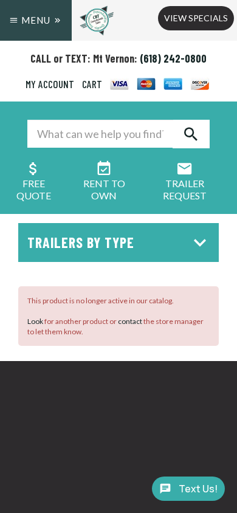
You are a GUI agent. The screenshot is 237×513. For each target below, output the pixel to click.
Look (35, 321)
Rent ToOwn (104, 189)
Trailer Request (185, 189)
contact (130, 321)
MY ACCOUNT (50, 84)
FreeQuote (33, 189)
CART (92, 84)
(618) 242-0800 (173, 58)
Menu (36, 20)
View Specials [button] (196, 18)
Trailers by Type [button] (80, 242)
